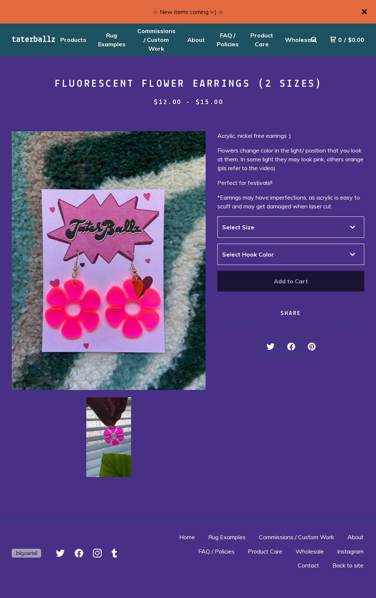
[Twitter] (60, 553)
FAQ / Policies (228, 40)
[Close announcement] (364, 12)
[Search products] (314, 40)
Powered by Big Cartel (26, 553)
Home (187, 537)
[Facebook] (79, 553)
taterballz (33, 39)
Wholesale (310, 551)
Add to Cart (291, 281)
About (196, 39)
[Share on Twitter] (270, 346)
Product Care (261, 40)
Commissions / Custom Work (156, 39)
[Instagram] (97, 553)
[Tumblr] (114, 553)
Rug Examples (112, 40)
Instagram (350, 551)
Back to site (348, 565)
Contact (308, 565)
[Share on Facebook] (291, 346)
